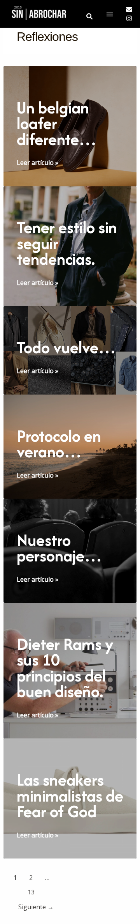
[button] (89, 16)
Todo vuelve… (66, 347)
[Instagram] (129, 18)
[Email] (129, 9)
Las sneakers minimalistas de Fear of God (70, 795)
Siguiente (36, 907)
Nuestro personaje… (59, 548)
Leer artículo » (37, 163)
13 (31, 892)
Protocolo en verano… (59, 444)
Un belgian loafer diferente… (56, 123)
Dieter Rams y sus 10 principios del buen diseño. (65, 667)
